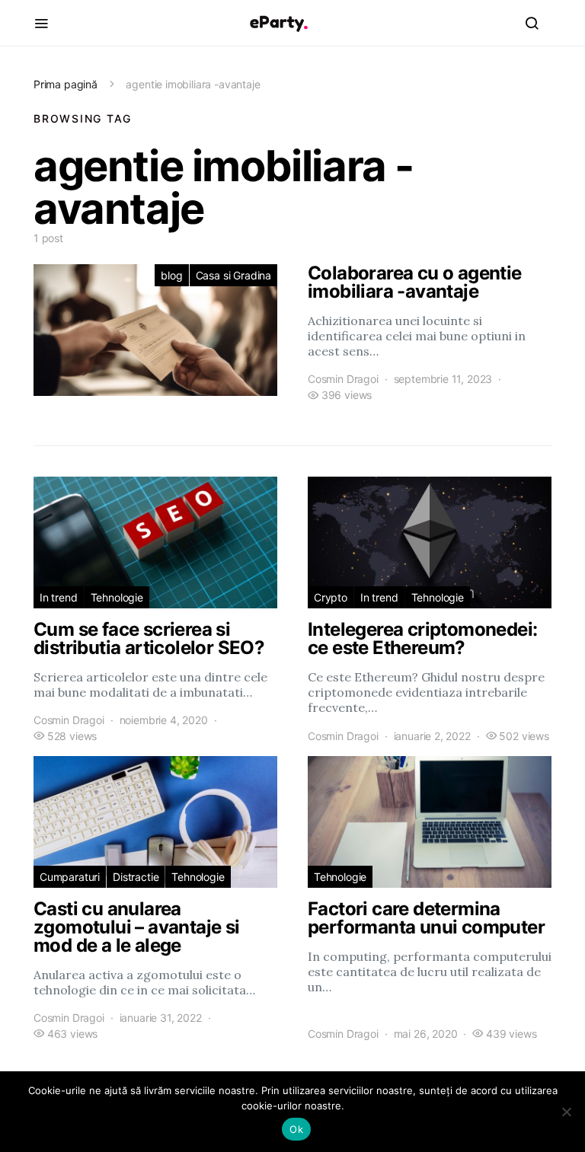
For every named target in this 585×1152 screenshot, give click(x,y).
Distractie (135, 876)
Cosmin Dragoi (343, 378)
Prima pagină (66, 84)
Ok (296, 1129)
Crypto (330, 597)
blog (171, 275)
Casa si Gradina (233, 275)
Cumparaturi (70, 876)
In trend (59, 597)
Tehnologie (117, 597)
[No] (566, 1111)
